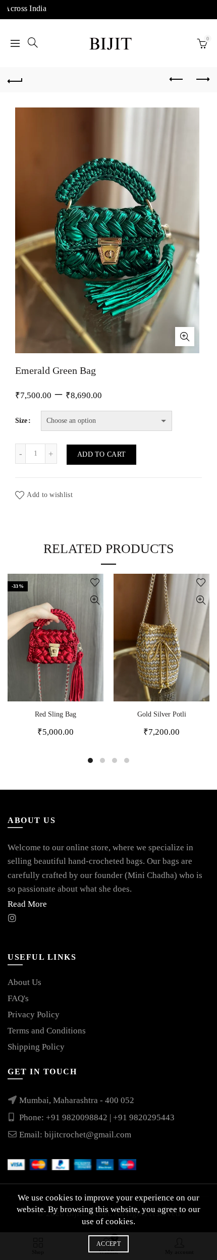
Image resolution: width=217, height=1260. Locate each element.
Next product (201, 80)
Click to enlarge (184, 336)
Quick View (94, 600)
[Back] (15, 80)
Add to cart (101, 454)
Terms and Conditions (47, 1030)
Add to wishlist (50, 495)
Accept (108, 1243)
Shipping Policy (36, 1047)
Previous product (176, 80)
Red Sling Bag (55, 714)
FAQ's (18, 998)
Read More (27, 904)
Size (21, 420)
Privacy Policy (34, 1014)
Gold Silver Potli (161, 714)
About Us (24, 982)
